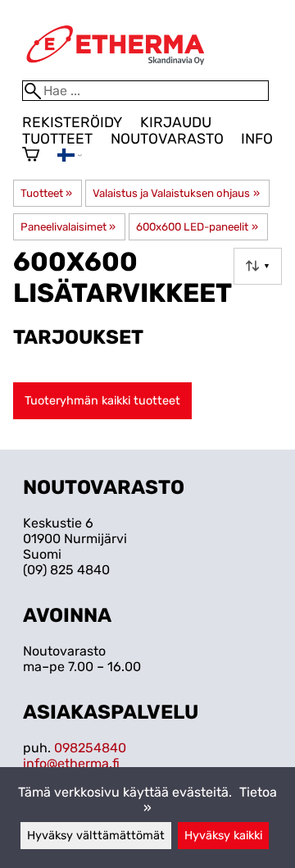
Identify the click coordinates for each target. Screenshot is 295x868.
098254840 (90, 748)
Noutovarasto (167, 138)
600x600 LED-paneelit (196, 227)
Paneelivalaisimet (68, 227)
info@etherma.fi (71, 763)
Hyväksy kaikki (223, 836)
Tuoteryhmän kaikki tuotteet (102, 401)
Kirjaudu (175, 122)
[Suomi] (69, 157)
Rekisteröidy (72, 122)
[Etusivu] (115, 72)
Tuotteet (57, 138)
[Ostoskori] (30, 156)
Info (257, 138)
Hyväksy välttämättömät (96, 836)
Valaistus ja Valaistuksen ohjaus (176, 193)
